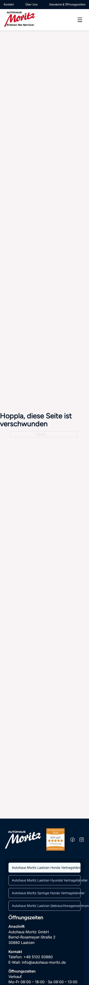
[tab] (44, 868)
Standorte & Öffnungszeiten (67, 4)
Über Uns (31, 4)
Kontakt (9, 4)
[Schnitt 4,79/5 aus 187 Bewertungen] (55, 839)
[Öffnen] (79, 19)
